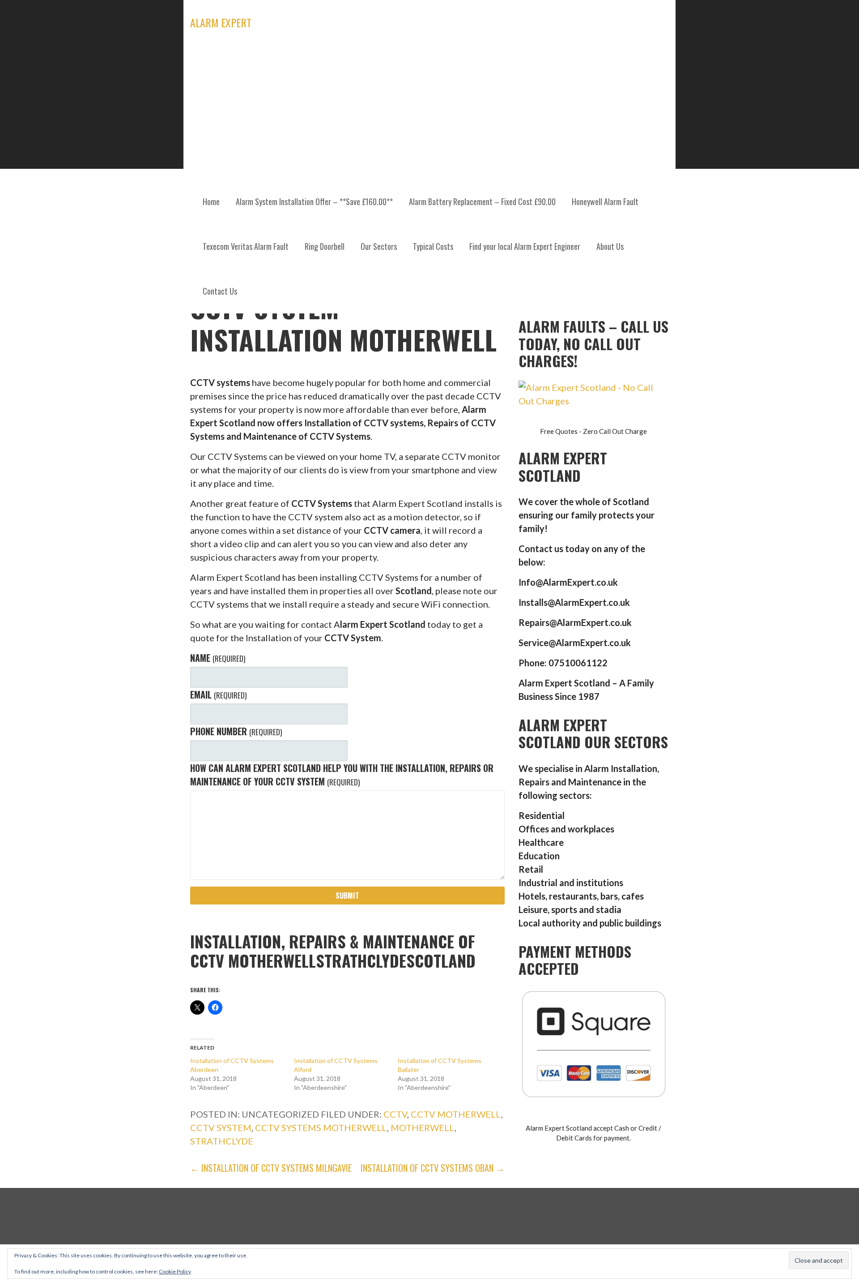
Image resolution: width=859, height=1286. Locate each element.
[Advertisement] (429, 112)
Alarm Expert (220, 22)
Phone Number (235, 731)
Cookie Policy (175, 1271)
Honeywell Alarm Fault (605, 201)
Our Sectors (379, 246)
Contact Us (220, 291)
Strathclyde (221, 1141)
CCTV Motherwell (456, 1114)
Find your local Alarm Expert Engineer (524, 246)
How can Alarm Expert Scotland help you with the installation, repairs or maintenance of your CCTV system (341, 774)
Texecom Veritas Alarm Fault (246, 246)
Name (217, 657)
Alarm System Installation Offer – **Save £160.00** (314, 201)
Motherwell (423, 1127)
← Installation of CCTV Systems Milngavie (271, 1168)
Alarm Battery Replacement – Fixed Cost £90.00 (482, 201)
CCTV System (220, 1127)
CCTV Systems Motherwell (321, 1127)
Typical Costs (433, 246)
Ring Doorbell (324, 246)
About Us (610, 246)
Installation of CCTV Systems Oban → (433, 1168)
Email (218, 694)
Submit (347, 895)
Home (211, 201)
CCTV (395, 1114)
